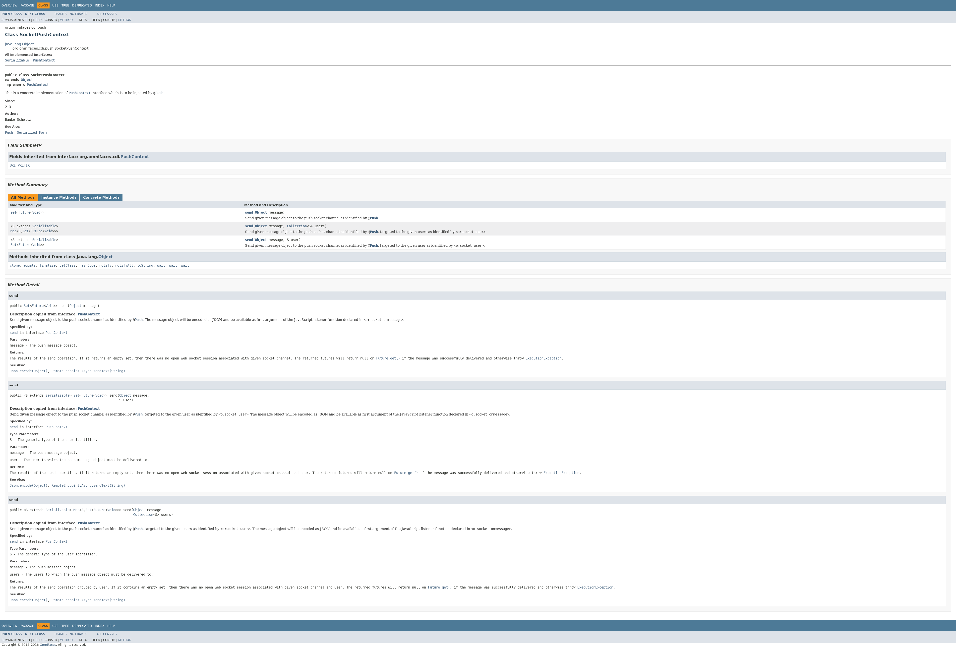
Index (99, 5)
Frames (61, 14)
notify (105, 265)
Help (111, 5)
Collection (297, 226)
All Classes (107, 14)
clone (15, 265)
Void (36, 212)
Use (55, 5)
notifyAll (124, 265)
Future (24, 212)
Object (27, 80)
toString (145, 265)
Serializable (17, 60)
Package (27, 5)
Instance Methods (58, 197)
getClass (67, 265)
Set (13, 212)
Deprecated (82, 5)
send (249, 212)
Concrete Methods (101, 197)
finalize (48, 265)
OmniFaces (48, 645)
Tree (65, 5)
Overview (9, 5)
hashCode (87, 265)
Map (13, 231)
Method (66, 20)
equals (30, 265)
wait (161, 265)
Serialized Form (32, 132)
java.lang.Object (19, 44)
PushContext (44, 60)
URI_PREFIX (20, 165)
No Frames (78, 14)
